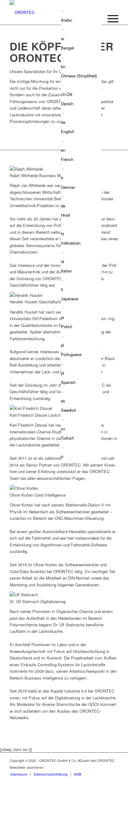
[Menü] (109, 18)
